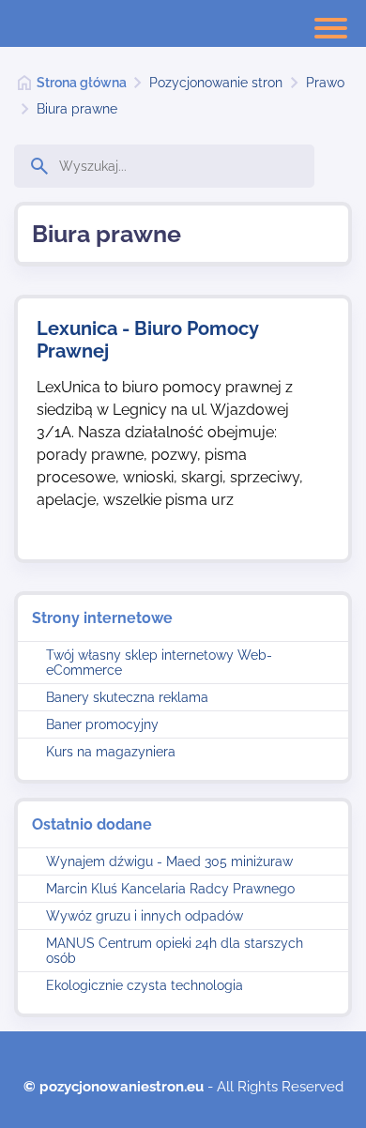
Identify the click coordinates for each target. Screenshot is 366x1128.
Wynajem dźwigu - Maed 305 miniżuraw (169, 861)
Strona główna (82, 82)
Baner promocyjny (102, 724)
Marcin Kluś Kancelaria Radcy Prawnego (170, 888)
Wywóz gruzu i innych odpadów (144, 915)
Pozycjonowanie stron (215, 82)
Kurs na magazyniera (110, 751)
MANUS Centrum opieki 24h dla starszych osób (174, 951)
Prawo (325, 82)
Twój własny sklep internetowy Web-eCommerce (159, 663)
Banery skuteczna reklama (127, 697)
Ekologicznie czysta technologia (144, 985)
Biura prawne (77, 108)
